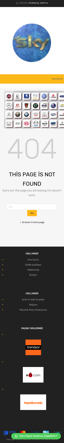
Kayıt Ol (44, 3)
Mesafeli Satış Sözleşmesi (33, 309)
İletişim (33, 275)
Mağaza (33, 304)
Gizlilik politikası (33, 264)
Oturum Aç (34, 3)
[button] (57, 79)
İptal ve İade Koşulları (33, 299)
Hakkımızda (33, 269)
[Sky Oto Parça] (32, 67)
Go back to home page (33, 222)
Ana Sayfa (33, 259)
